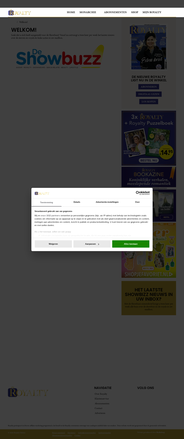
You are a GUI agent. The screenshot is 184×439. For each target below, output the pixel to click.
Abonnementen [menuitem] (115, 12)
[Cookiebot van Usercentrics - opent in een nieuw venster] (138, 193)
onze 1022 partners (50, 215)
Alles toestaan (130, 244)
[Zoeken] (174, 12)
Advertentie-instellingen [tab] (107, 202)
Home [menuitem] (71, 12)
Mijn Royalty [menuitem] (152, 12)
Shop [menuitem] (134, 12)
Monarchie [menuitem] (87, 12)
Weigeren (53, 244)
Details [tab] (77, 202)
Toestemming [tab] (46, 202)
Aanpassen (90, 244)
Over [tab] (137, 202)
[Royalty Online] (35, 12)
